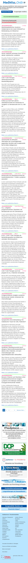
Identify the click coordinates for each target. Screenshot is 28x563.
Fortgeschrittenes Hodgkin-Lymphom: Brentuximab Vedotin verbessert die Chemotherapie (13, 297)
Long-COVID (18, 531)
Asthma (4, 518)
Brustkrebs (17, 518)
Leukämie (4, 531)
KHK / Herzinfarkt (18, 529)
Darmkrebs (4, 523)
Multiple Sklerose (18, 534)
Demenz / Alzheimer (19, 523)
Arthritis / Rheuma (19, 517)
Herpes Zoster (5, 528)
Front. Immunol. (19, 76)
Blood (16, 99)
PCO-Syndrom (5, 536)
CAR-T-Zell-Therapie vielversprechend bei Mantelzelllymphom (8, 79)
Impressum (14, 555)
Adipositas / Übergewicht (7, 517)
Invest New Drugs (19, 206)
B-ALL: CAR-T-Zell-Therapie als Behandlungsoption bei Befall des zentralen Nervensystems (12, 237)
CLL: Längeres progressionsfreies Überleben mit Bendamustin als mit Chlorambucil (12, 209)
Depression (4, 525)
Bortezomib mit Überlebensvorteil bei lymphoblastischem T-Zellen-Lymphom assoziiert (13, 177)
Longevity (4, 533)
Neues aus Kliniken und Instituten (9, 546)
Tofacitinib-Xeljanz (14, 509)
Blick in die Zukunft (6, 549)
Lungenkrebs (18, 533)
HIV (16, 528)
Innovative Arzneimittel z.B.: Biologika (10, 543)
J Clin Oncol (18, 173)
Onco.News (4, 551)
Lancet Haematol (19, 138)
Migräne (4, 534)
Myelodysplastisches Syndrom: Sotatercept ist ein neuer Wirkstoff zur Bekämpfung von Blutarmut (13, 29)
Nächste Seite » (21, 410)
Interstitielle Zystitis (6, 529)
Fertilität (17, 526)
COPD (16, 520)
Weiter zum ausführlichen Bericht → (10, 49)
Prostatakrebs (18, 536)
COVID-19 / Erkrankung (20, 522)
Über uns (20, 555)
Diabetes (17, 525)
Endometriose (5, 526)
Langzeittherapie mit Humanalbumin (14, 491)
